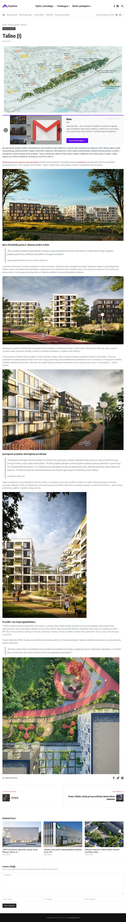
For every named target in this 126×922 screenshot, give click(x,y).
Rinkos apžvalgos (25, 15)
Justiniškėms (81, 162)
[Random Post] (116, 15)
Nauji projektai (12, 15)
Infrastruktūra (39, 15)
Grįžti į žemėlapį (44, 6)
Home (4, 25)
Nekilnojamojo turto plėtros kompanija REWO (20, 162)
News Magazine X (74, 918)
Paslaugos (62, 6)
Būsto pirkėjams (81, 6)
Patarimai (49, 15)
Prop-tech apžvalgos (62, 15)
